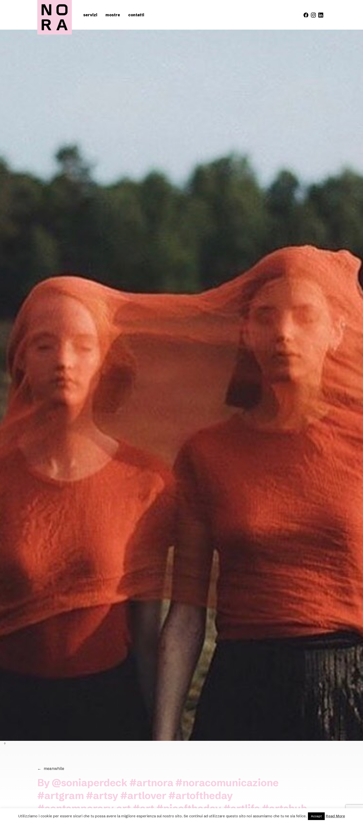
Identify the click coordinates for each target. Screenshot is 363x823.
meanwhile (50, 768)
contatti (136, 14)
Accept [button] (316, 816)
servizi (90, 14)
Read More (335, 816)
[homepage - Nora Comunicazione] (54, 17)
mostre (112, 14)
